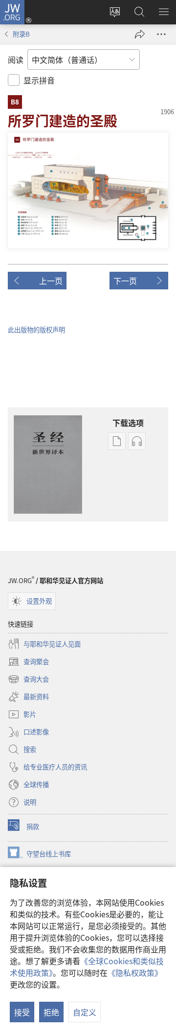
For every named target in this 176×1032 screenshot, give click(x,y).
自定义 (84, 1012)
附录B (21, 34)
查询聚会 (28, 662)
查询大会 (28, 679)
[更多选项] (161, 34)
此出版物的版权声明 (36, 329)
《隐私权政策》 (135, 972)
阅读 (15, 59)
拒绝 (51, 1012)
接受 (22, 1012)
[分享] (140, 34)
